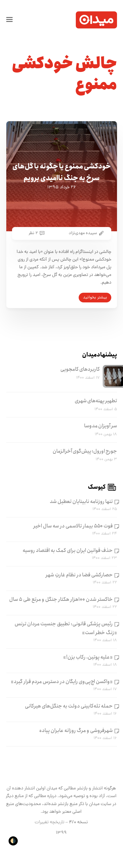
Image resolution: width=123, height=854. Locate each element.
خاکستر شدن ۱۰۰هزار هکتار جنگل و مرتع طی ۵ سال (61, 599)
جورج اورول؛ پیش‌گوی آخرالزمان (85, 451)
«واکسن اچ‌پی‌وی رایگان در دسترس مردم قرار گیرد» (62, 682)
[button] (9, 20)
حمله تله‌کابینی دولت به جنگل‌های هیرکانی (69, 706)
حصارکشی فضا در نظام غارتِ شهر (79, 575)
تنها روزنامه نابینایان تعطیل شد (81, 502)
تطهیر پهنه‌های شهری (96, 401)
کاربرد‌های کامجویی (80, 369)
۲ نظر (33, 233)
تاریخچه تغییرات (49, 822)
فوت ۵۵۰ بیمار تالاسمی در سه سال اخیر (73, 526)
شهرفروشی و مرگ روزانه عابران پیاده (76, 731)
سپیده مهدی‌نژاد (83, 233)
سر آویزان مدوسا (100, 426)
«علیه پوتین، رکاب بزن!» (88, 657)
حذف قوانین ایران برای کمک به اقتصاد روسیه (68, 550)
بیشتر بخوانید (95, 297)
